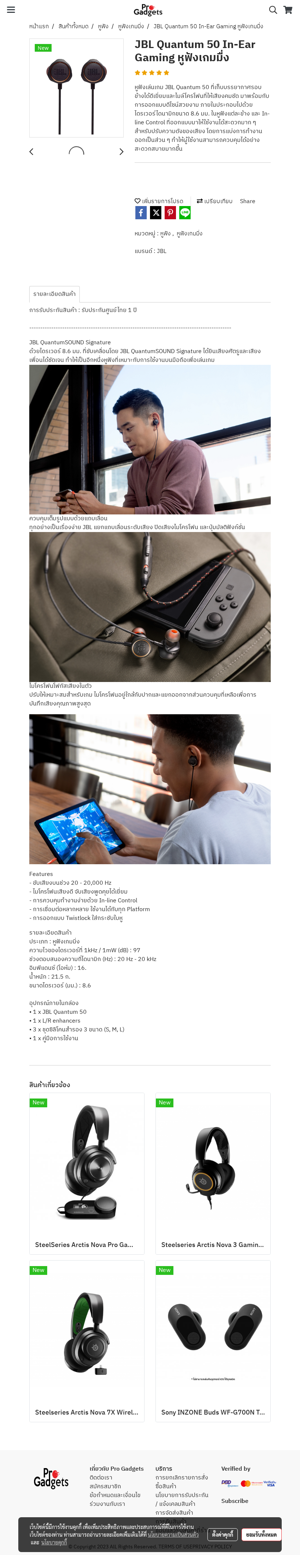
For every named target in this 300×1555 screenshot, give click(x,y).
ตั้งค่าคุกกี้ (222, 1534)
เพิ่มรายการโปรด (161, 201)
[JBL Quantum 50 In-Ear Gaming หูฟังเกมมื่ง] (76, 88)
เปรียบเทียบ (218, 201)
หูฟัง (166, 234)
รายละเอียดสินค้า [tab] (54, 294)
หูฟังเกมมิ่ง (190, 234)
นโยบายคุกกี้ (54, 1542)
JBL (161, 251)
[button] (270, 10)
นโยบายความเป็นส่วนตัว (173, 1534)
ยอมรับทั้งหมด (261, 1534)
